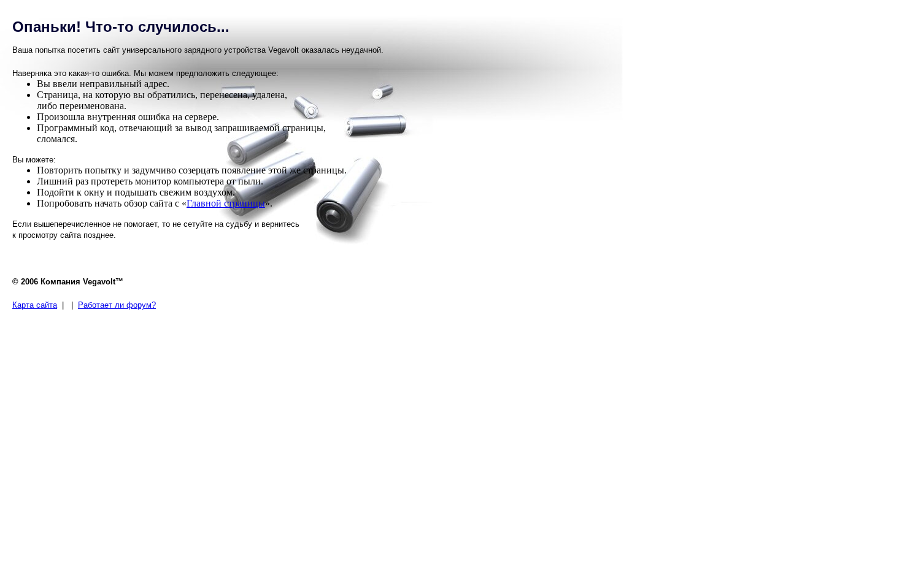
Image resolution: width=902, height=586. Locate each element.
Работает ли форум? (117, 305)
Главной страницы (226, 203)
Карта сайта (34, 305)
